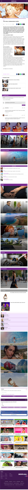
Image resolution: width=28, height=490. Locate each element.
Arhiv (26, 399)
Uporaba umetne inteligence (19, 484)
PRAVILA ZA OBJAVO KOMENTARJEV (6, 99)
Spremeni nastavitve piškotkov (8, 483)
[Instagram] (26, 476)
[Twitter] (18, 24)
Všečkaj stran (14, 414)
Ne (2, 404)
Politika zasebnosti (16, 483)
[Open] (3, 1)
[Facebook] (17, 24)
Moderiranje (18, 481)
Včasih (3, 405)
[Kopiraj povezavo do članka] (24, 24)
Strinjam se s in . (8, 394)
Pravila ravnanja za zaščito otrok (9, 484)
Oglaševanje (6, 481)
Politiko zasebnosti (12, 394)
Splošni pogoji (22, 483)
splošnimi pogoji (7, 394)
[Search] (27, 1)
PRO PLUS (14, 481)
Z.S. (4, 24)
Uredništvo (10, 481)
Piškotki (22, 481)
